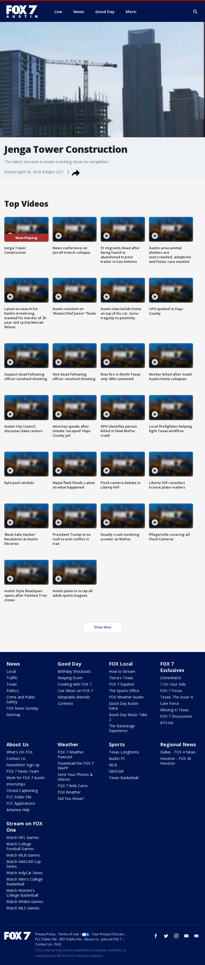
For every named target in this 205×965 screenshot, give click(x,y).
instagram (176, 936)
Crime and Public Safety (20, 699)
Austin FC (117, 758)
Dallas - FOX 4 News (178, 752)
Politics (12, 690)
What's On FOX (19, 752)
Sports (117, 744)
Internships (15, 784)
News (13, 664)
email (196, 936)
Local (11, 671)
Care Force (169, 703)
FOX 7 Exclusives (172, 667)
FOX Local (121, 664)
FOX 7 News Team (22, 771)
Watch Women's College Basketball (22, 893)
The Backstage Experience (122, 728)
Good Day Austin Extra (123, 706)
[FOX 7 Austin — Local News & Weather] (24, 11)
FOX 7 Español (121, 684)
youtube (186, 936)
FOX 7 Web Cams (73, 785)
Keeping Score (70, 677)
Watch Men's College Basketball (24, 881)
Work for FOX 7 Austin (25, 777)
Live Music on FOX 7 (75, 690)
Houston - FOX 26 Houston (175, 761)
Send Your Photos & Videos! (75, 777)
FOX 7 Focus (171, 690)
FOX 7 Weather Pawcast (71, 754)
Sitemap (13, 714)
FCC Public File (18, 796)
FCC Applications (20, 803)
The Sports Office (124, 690)
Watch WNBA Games (24, 901)
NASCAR (116, 771)
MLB (113, 764)
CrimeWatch (170, 677)
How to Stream (122, 671)
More (131, 11)
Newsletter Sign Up (23, 764)
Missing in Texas (174, 709)
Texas (11, 684)
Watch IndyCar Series (24, 872)
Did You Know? (71, 798)
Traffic (12, 677)
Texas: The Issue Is (176, 697)
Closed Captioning (22, 790)
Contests (65, 703)
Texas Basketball (123, 777)
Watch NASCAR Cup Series (23, 864)
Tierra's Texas (121, 677)
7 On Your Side (173, 684)
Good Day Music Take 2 (128, 717)
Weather (68, 744)
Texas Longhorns (124, 752)
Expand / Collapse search (195, 11)
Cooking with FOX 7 (75, 684)
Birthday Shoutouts (74, 671)
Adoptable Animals (74, 697)
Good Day (69, 664)
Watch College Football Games (20, 846)
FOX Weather (69, 792)
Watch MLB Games (23, 855)
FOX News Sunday (22, 708)
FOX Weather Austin (126, 697)
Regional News (178, 744)
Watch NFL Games (22, 837)
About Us (17, 744)
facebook (156, 936)
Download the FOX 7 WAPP (76, 766)
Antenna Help (18, 809)
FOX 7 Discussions (176, 716)
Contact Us (16, 758)
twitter (166, 936)
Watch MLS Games (23, 908)
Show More (102, 627)
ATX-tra (166, 722)
